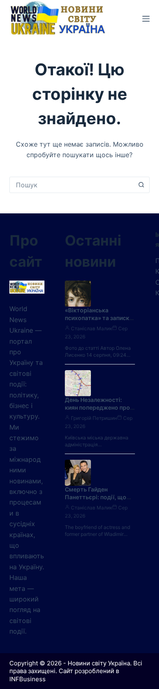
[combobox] (71, 185)
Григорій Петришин (94, 418)
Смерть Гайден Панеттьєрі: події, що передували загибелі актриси (95, 501)
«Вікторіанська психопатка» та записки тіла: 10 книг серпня (98, 318)
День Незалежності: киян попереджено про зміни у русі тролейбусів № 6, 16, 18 (99, 411)
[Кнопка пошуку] (141, 185)
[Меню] (146, 18)
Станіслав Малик (91, 328)
